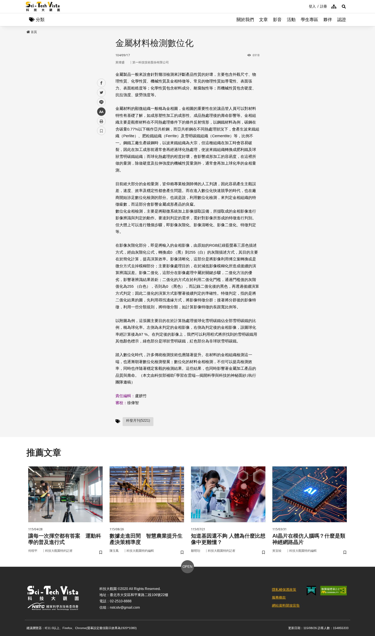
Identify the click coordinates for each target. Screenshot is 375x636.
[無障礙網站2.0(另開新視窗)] (333, 590)
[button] (343, 6)
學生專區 (309, 19)
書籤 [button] (101, 130)
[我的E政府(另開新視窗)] (311, 591)
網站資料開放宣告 (286, 605)
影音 (277, 19)
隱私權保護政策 (284, 589)
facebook (101, 83)
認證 (341, 19)
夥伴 (327, 19)
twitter (101, 92)
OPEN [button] (187, 566)
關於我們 (245, 19)
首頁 (34, 32)
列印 (101, 121)
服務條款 (279, 597)
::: (305, 6)
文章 (263, 19)
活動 (291, 19)
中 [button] (101, 112)
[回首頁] (43, 6)
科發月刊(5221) (138, 420)
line (100, 102)
